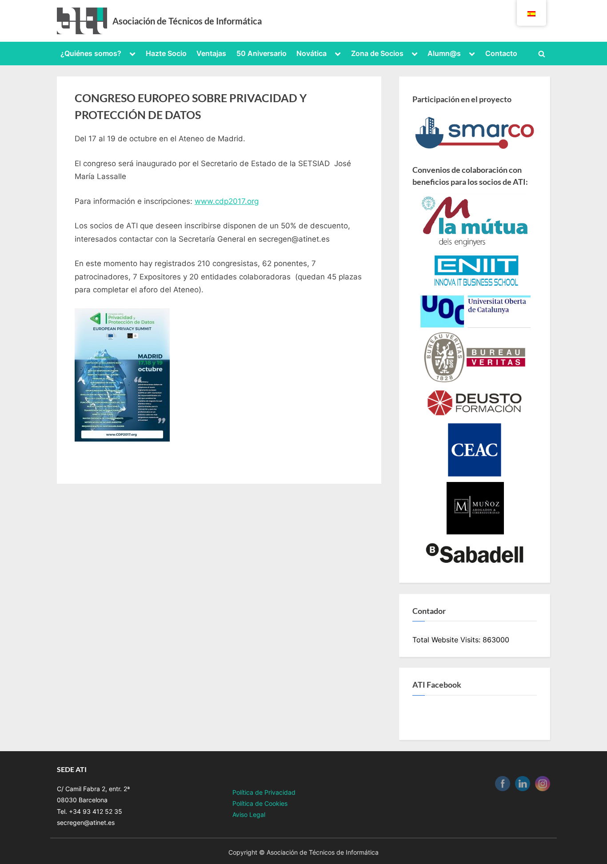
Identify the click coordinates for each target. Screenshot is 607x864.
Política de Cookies (260, 803)
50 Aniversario (261, 53)
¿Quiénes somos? (90, 53)
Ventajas (211, 53)
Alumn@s (444, 53)
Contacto (501, 53)
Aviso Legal (248, 814)
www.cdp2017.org (227, 201)
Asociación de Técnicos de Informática (187, 21)
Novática (311, 53)
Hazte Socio (166, 53)
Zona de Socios (377, 53)
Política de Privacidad (264, 792)
